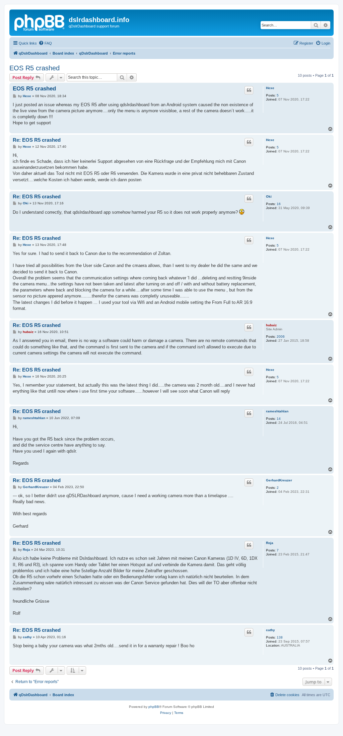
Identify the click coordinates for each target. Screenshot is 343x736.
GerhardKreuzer (279, 480)
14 (279, 418)
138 (280, 637)
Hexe (270, 88)
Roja (269, 543)
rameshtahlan (277, 411)
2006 (281, 336)
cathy (270, 630)
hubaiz (271, 325)
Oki (269, 196)
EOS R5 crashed (34, 68)
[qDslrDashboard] (40, 21)
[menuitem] (45, 43)
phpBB (153, 707)
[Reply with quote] (249, 90)
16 (279, 204)
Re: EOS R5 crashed (37, 140)
